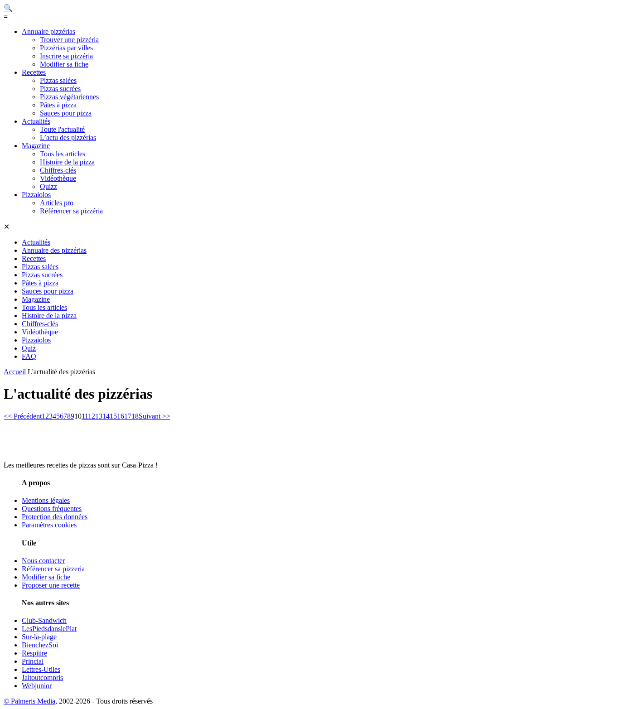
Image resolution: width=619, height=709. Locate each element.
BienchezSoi (40, 645)
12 (91, 416)
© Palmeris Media (29, 701)
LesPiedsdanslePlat (49, 628)
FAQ (29, 356)
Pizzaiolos (36, 194)
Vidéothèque (58, 178)
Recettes (34, 72)
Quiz (29, 348)
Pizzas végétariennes (69, 97)
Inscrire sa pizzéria (66, 56)
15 (113, 416)
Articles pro (56, 203)
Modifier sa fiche (64, 64)
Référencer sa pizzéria (71, 211)
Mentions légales (46, 500)
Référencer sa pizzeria (53, 569)
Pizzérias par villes (66, 48)
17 (127, 416)
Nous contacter (43, 560)
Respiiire (34, 653)
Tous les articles (62, 154)
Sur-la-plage (39, 637)
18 (135, 416)
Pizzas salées (58, 80)
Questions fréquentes (52, 508)
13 (98, 416)
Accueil (15, 372)
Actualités (36, 121)
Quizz (48, 186)
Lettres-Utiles (41, 669)
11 (85, 416)
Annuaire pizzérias (48, 31)
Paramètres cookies (49, 525)
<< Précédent (23, 416)
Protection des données (54, 517)
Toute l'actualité (62, 129)
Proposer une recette (51, 585)
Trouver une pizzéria (69, 39)
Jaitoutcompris (42, 677)
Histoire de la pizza (67, 162)
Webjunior (37, 686)
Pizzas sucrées (60, 88)
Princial (33, 661)
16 (120, 416)
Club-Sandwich (44, 620)
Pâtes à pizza (58, 105)
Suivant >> (154, 416)
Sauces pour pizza (66, 113)
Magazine (36, 146)
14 (106, 416)
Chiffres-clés (40, 324)
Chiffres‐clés (58, 170)
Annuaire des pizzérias (54, 250)
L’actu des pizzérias (68, 137)
